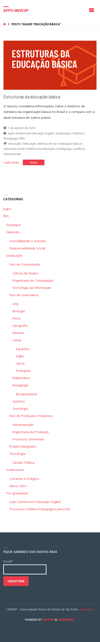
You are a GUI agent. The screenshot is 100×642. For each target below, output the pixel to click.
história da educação (41, 149)
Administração (23, 425)
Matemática (21, 378)
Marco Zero (18, 486)
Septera (48, 619)
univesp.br (87, 609)
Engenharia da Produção (31, 432)
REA (22, 138)
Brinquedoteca (26, 394)
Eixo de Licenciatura (24, 295)
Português (23, 371)
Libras (20, 363)
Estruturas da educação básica (31, 96)
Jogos (7, 209)
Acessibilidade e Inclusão (28, 241)
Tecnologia (18, 454)
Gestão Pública (23, 462)
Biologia (19, 311)
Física (16, 318)
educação (14, 144)
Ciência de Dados (25, 273)
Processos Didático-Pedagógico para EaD (40, 509)
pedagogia (64, 149)
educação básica (70, 144)
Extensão (13, 232)
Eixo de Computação (25, 264)
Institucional (14, 470)
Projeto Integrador (23, 446)
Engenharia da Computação (33, 280)
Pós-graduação (17, 493)
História (78, 133)
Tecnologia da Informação (32, 288)
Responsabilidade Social (27, 248)
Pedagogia (10, 138)
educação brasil (14, 149)
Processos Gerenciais (28, 439)
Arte (16, 304)
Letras (17, 340)
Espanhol (22, 349)
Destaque (13, 225)
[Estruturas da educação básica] (50, 65)
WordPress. (66, 619)
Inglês (20, 356)
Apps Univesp (16, 10)
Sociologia (20, 408)
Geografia (20, 325)
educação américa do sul (40, 144)
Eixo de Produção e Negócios (31, 416)
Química (19, 401)
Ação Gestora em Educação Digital (30, 133)
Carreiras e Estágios (24, 479)
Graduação (63, 133)
